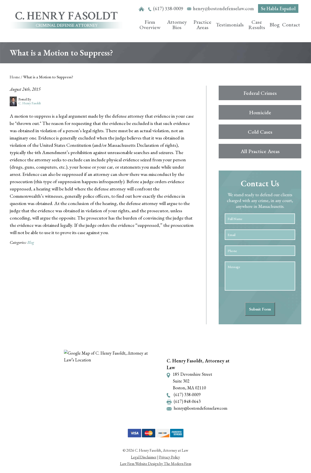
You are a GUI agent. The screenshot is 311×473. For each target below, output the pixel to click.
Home (141, 9)
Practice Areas (202, 24)
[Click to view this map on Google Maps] (111, 384)
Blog (274, 24)
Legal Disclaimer (143, 457)
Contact (291, 24)
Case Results (256, 24)
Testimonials (230, 24)
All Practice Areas (260, 151)
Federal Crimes (260, 93)
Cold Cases (260, 131)
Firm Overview (150, 24)
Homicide (260, 112)
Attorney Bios (177, 24)
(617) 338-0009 (168, 8)
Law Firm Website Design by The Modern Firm (155, 463)
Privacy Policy (169, 457)
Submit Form (260, 309)
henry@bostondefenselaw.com (223, 8)
